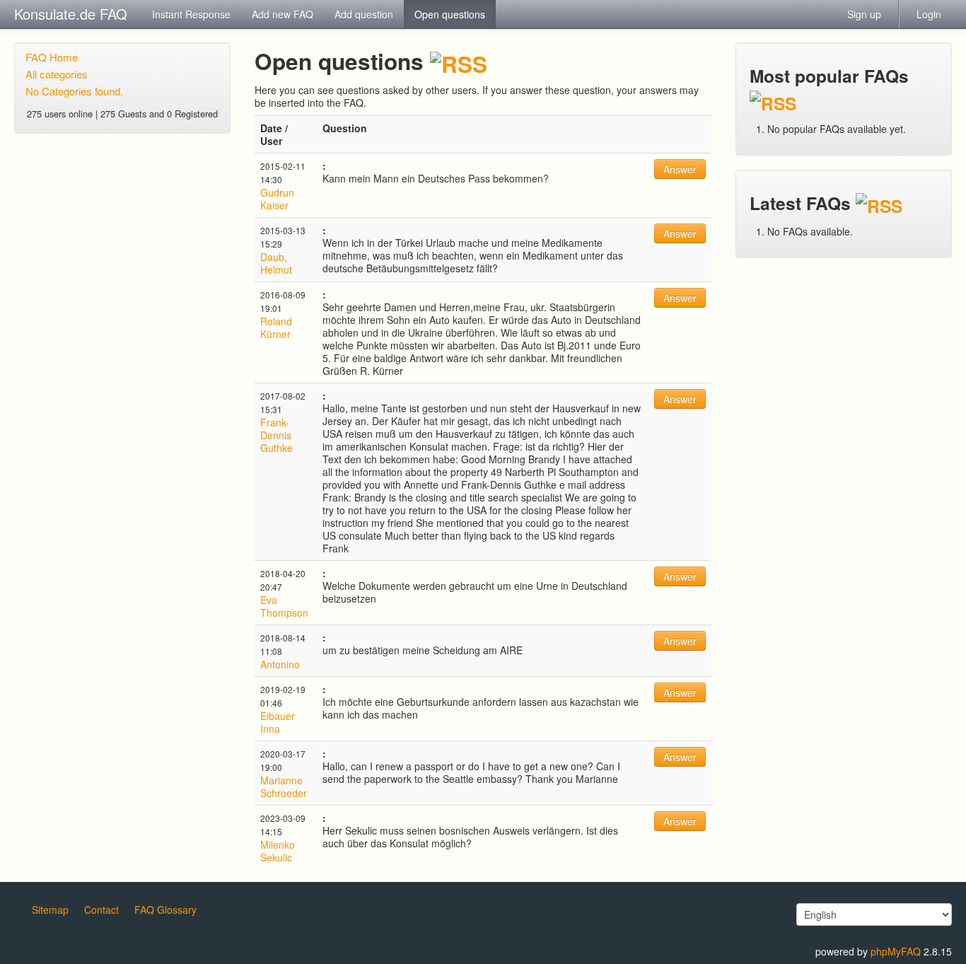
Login (928, 14)
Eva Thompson (284, 606)
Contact (101, 909)
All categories (56, 73)
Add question (363, 14)
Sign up (864, 14)
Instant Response (191, 14)
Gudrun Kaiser (277, 198)
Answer (680, 169)
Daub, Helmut (276, 263)
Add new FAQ (282, 14)
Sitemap (50, 909)
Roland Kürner (276, 327)
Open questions (449, 14)
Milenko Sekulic (277, 850)
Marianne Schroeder (283, 786)
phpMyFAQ (896, 951)
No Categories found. (74, 90)
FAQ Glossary (165, 909)
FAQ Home (51, 57)
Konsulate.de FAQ (70, 14)
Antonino (280, 664)
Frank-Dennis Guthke (276, 435)
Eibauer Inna (277, 722)
